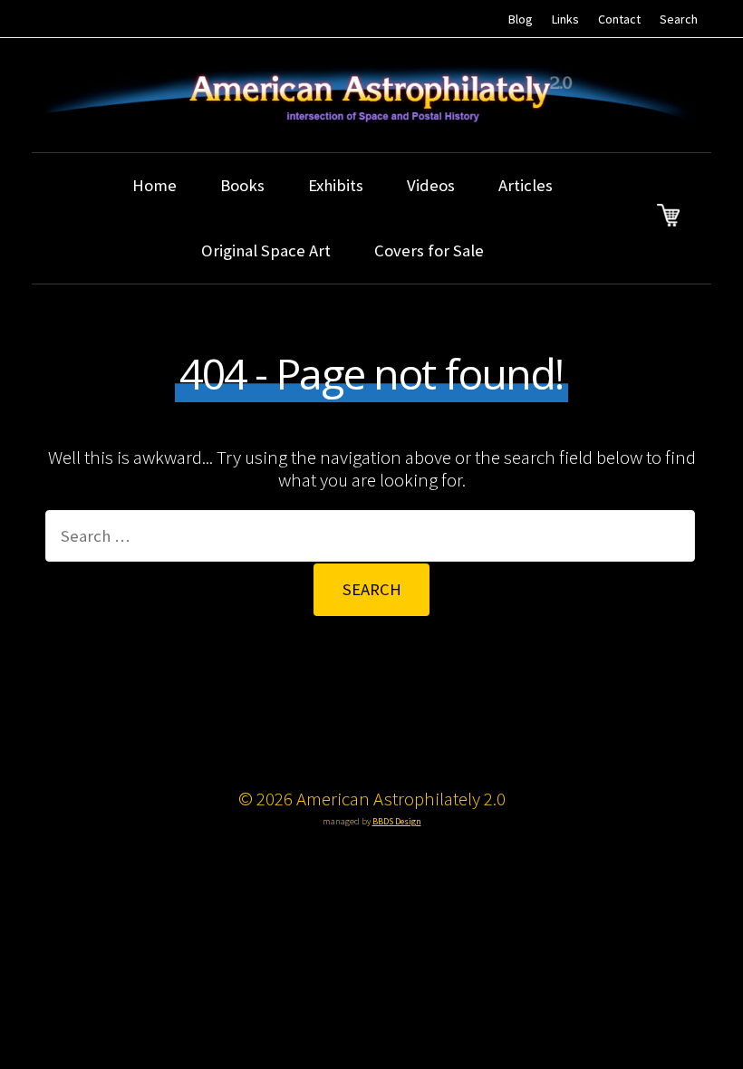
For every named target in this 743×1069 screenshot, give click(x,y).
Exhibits (335, 185)
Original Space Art (266, 250)
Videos (431, 185)
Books (242, 185)
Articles (525, 185)
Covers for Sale (429, 250)
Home (154, 185)
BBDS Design (396, 821)
